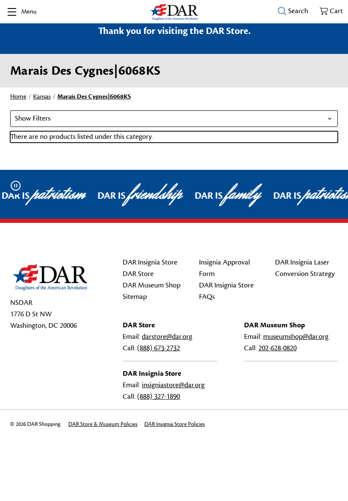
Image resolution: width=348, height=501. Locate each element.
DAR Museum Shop (151, 285)
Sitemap (135, 296)
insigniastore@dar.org (173, 385)
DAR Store (138, 274)
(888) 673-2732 (158, 348)
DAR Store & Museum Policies (103, 424)
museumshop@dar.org (295, 336)
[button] (174, 118)
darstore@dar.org (167, 336)
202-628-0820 (277, 348)
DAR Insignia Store (150, 262)
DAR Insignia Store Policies (174, 424)
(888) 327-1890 (158, 396)
